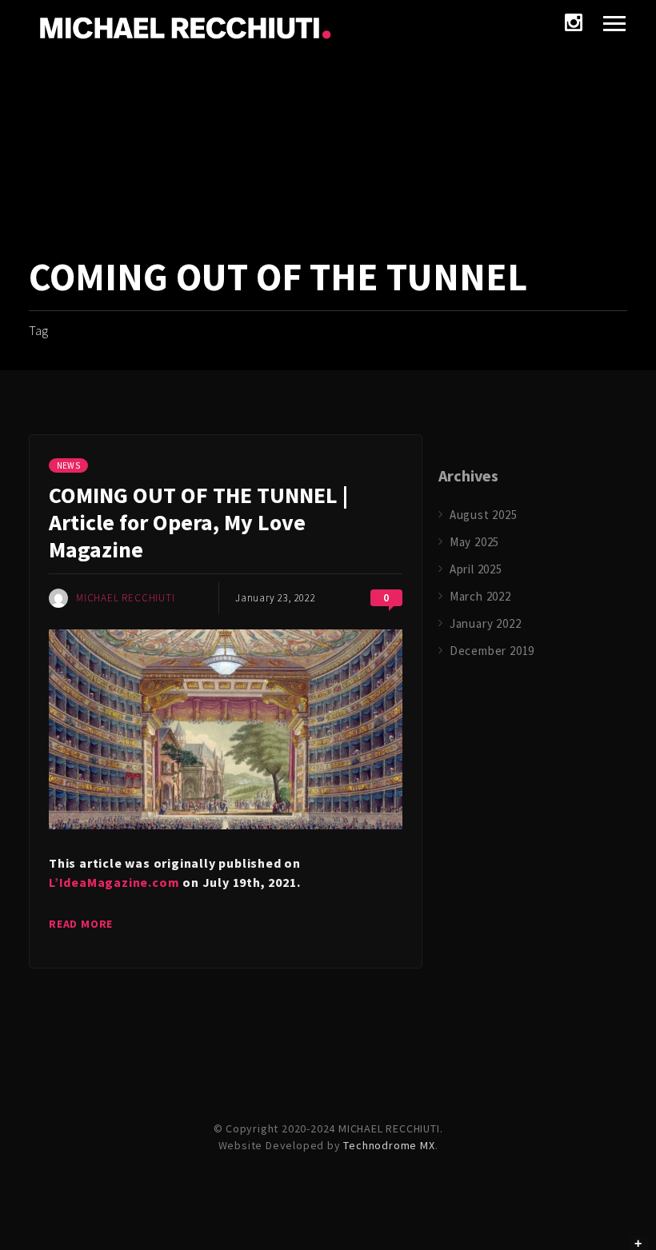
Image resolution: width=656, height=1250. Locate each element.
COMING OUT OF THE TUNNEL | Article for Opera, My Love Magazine (198, 522)
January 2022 (486, 623)
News (68, 465)
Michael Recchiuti (125, 598)
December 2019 (492, 650)
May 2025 (474, 541)
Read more (81, 924)
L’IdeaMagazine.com (114, 882)
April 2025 (476, 569)
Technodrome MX (388, 1145)
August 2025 (484, 514)
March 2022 (480, 596)
